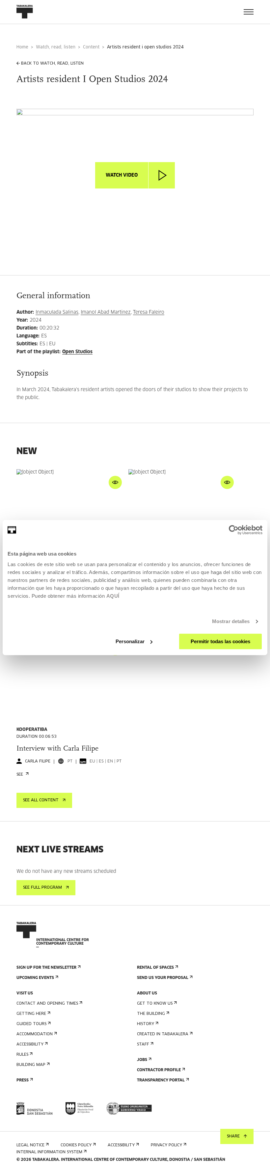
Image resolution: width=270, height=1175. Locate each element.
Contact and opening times (47, 1004)
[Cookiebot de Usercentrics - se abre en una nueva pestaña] (233, 530)
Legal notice (30, 1145)
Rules (22, 1055)
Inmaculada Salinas (57, 312)
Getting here (31, 1014)
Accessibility (29, 1044)
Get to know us (155, 1004)
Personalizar (130, 641)
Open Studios (77, 352)
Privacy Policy (166, 1145)
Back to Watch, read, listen (52, 64)
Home (22, 47)
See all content (41, 800)
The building (151, 1014)
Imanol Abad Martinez (106, 312)
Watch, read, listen (55, 47)
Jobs (142, 1060)
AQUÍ (113, 596)
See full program (42, 888)
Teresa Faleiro (148, 312)
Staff (143, 1044)
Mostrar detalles (231, 621)
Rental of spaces (155, 968)
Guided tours (31, 1024)
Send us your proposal (162, 978)
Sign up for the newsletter (46, 968)
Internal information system (49, 1152)
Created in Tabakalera (162, 1034)
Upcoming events (35, 978)
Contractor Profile (159, 1070)
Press (22, 1080)
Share (233, 1136)
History (145, 1024)
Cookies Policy (76, 1145)
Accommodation (34, 1034)
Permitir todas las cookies (220, 641)
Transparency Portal (161, 1080)
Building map (30, 1065)
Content (91, 47)
